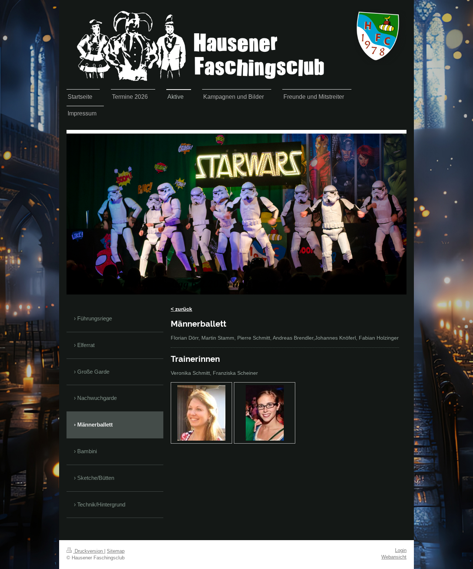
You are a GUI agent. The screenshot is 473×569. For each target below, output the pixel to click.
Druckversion (88, 551)
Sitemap (116, 551)
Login (400, 550)
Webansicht (393, 557)
